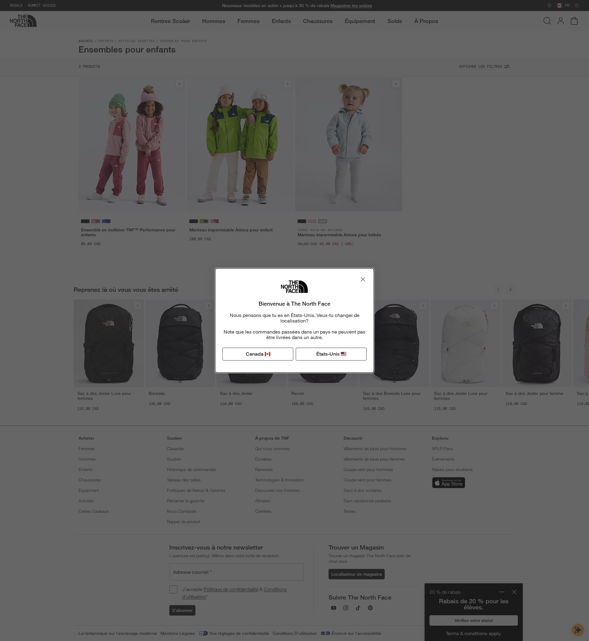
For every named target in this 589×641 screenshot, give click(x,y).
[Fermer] (363, 279)
